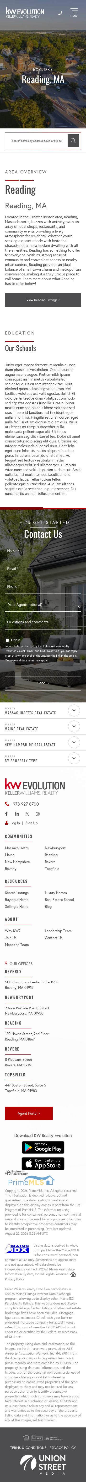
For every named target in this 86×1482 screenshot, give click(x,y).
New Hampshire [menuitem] (17, 862)
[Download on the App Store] (43, 1163)
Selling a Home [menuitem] (16, 906)
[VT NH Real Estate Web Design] (43, 1464)
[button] (73, 140)
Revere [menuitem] (50, 862)
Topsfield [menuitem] (52, 869)
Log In (15, 823)
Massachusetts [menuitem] (17, 848)
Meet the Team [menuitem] (17, 945)
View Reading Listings (42, 300)
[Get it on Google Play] (43, 1147)
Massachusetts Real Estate (30, 712)
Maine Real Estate (21, 728)
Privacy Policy (15, 1279)
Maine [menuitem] (10, 855)
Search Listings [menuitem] (17, 893)
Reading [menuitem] (51, 855)
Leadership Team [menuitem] (58, 931)
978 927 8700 (26, 804)
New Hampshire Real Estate (30, 744)
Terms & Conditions (28, 1448)
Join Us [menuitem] (10, 938)
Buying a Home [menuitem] (16, 900)
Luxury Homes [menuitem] (56, 893)
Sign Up (32, 823)
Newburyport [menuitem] (55, 848)
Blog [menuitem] (48, 906)
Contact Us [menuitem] (54, 938)
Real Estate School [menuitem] (59, 900)
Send (41, 683)
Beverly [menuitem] (10, 869)
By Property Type (21, 760)
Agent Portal (28, 1113)
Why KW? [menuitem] (12, 931)
